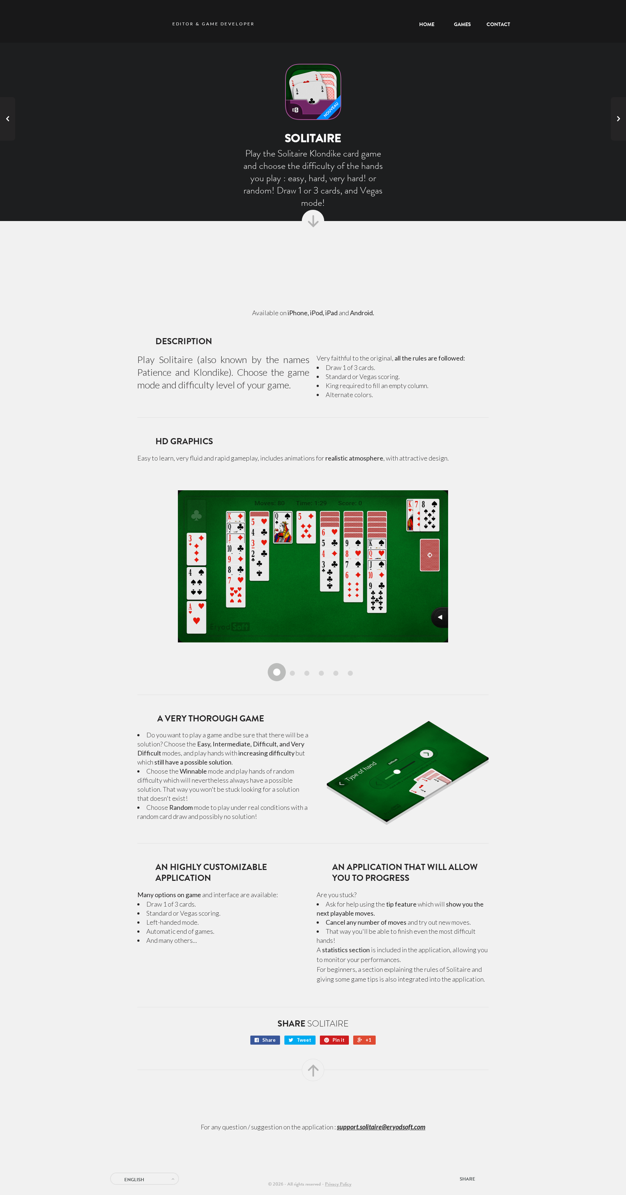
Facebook (494, 1178)
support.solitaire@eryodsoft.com (381, 1127)
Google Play (350, 253)
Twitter (484, 1178)
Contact (506, 1178)
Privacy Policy (338, 1184)
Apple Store (281, 253)
